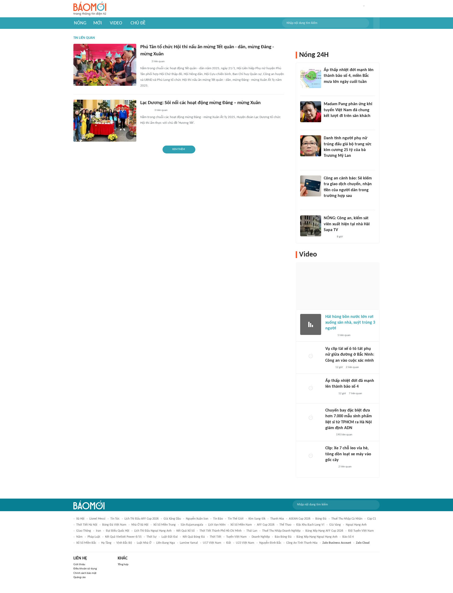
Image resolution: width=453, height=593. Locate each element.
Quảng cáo (79, 577)
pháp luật (94, 536)
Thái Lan (251, 530)
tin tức (115, 518)
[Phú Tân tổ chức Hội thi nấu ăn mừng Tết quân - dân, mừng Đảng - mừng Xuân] (104, 65)
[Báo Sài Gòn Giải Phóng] (330, 393)
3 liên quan (158, 61)
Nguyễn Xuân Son (197, 518)
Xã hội (80, 518)
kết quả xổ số (185, 530)
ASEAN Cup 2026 (299, 518)
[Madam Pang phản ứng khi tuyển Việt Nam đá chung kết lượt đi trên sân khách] (310, 111)
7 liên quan (355, 393)
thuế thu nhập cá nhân (346, 518)
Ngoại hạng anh (356, 524)
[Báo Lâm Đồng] (145, 110)
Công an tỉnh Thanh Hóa (301, 542)
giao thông (83, 530)
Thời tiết (215, 536)
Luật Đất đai (169, 536)
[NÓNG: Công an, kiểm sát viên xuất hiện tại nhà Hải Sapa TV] (310, 225)
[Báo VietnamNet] (328, 162)
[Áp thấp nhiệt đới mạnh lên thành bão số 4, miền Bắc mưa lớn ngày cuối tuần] (310, 77)
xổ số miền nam (241, 524)
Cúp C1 (371, 518)
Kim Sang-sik (257, 518)
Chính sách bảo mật (84, 573)
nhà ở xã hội (139, 524)
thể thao (285, 524)
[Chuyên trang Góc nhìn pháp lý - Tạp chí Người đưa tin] (327, 202)
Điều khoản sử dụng (85, 568)
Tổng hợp (123, 564)
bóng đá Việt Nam (114, 524)
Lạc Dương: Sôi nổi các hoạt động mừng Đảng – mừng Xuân (200, 102)
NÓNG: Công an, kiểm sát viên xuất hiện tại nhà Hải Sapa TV (347, 224)
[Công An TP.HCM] (329, 434)
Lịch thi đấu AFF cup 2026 (142, 518)
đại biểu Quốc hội (117, 530)
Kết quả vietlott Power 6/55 (123, 536)
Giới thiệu (79, 564)
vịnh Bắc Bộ (124, 542)
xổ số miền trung (164, 524)
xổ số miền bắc (86, 542)
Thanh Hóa (277, 518)
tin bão (218, 518)
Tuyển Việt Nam (236, 536)
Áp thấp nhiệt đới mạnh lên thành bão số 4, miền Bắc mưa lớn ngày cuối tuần (349, 76)
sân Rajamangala (192, 524)
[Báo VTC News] (330, 88)
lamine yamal (189, 542)
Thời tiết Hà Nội (86, 524)
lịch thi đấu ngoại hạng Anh (152, 530)
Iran (98, 530)
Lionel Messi (97, 518)
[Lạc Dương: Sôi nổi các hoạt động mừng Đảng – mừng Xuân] (104, 121)
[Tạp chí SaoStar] (329, 122)
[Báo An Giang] (144, 61)
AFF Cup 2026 (265, 524)
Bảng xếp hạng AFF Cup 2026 (324, 530)
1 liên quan (343, 335)
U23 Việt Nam (245, 542)
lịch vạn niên (216, 524)
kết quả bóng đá (194, 536)
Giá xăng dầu (172, 518)
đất (228, 542)
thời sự (152, 536)
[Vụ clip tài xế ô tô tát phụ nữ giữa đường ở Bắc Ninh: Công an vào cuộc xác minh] (310, 356)
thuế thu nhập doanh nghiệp (281, 530)
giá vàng (335, 524)
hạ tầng (106, 542)
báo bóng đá (283, 536)
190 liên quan (344, 434)
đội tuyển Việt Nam (361, 530)
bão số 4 (348, 536)
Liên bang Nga (165, 542)
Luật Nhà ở (144, 542)
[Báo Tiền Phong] (329, 237)
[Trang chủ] (89, 9)
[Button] (376, 23)
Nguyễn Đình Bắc (270, 542)
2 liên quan (352, 367)
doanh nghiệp (261, 536)
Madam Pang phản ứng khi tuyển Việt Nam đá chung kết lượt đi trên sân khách (348, 110)
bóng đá (320, 518)
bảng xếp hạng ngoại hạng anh (316, 536)
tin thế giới (236, 518)
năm (79, 536)
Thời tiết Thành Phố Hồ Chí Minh (220, 530)
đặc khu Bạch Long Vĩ (310, 524)
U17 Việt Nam (212, 542)
